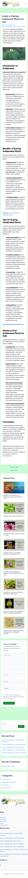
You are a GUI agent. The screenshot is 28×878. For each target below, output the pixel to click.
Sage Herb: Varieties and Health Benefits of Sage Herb (13, 593)
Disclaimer (3, 821)
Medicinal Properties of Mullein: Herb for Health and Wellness (14, 612)
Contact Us (3, 819)
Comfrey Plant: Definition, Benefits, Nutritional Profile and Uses (13, 573)
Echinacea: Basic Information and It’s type (14, 534)
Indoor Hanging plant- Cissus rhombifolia (14, 752)
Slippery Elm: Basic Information (14, 516)
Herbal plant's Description (9, 782)
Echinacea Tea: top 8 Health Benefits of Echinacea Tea (12, 553)
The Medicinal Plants (19, 873)
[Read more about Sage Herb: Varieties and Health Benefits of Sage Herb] (14, 584)
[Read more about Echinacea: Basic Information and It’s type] (14, 525)
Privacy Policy (4, 825)
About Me (3, 817)
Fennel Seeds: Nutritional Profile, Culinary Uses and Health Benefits (14, 632)
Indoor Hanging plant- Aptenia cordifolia (13, 750)
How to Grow (5, 785)
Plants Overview (6, 787)
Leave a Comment (7, 25)
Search (4, 724)
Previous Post (14, 467)
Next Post (14, 470)
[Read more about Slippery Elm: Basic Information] (14, 508)
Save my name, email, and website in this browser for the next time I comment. (13, 696)
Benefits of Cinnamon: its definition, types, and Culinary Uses (13, 496)
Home (1, 823)
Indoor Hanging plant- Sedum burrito (13, 747)
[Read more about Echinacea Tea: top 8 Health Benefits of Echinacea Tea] (14, 544)
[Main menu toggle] (25, 4)
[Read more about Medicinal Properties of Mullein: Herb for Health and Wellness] (14, 603)
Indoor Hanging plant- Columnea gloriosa (14, 744)
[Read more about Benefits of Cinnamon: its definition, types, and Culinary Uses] (14, 487)
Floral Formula (6, 779)
